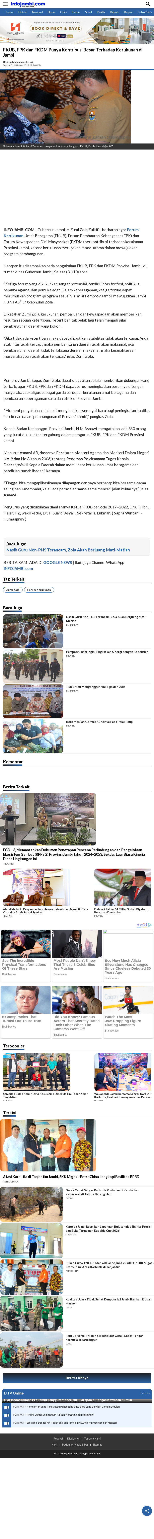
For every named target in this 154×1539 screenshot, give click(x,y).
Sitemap (97, 1444)
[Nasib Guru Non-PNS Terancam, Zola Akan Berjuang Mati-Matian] (33, 631)
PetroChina (145, 12)
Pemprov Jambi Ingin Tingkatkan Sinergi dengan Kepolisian (107, 652)
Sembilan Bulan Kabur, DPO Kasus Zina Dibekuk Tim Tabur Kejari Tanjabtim (45, 1095)
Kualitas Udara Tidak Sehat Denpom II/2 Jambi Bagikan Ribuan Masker (109, 1301)
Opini (63, 12)
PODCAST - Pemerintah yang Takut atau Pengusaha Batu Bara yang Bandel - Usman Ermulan (66, 1406)
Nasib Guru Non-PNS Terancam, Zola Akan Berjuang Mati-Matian (68, 549)
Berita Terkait (16, 786)
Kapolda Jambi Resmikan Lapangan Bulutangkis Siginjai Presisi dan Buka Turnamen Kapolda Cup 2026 (108, 1228)
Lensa (9, 12)
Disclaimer (73, 1438)
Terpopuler (14, 1045)
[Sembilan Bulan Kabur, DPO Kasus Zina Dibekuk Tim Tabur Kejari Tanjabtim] (47, 1072)
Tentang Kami (92, 1438)
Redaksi (58, 1438)
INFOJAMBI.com (18, 568)
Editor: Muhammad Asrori (18, 62)
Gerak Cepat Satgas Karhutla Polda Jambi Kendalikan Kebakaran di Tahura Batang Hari (102, 1192)
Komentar (13, 761)
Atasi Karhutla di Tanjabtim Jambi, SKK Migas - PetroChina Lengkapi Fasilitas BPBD (71, 1176)
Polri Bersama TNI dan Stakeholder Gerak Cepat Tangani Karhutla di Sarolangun (105, 1337)
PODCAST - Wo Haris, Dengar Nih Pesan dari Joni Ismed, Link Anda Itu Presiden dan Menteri (65, 1422)
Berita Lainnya (77, 1378)
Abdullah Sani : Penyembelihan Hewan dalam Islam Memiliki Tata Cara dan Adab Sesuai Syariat (45, 911)
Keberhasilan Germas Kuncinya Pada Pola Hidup (99, 721)
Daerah (114, 12)
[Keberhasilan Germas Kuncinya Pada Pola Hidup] (33, 736)
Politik (101, 12)
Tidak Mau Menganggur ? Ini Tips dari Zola (95, 687)
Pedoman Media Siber (75, 1444)
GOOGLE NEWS (57, 562)
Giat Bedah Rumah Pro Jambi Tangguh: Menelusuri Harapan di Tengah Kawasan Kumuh (68, 1400)
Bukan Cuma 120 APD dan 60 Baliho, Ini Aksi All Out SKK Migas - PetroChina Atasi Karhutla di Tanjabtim (110, 1265)
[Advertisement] (77, 183)
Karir (55, 1444)
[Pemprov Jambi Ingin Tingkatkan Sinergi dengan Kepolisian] (33, 666)
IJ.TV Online (14, 1393)
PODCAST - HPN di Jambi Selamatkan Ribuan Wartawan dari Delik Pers (53, 1414)
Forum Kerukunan (39, 589)
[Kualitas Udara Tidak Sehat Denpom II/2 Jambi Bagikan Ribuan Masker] (31, 1313)
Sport (88, 12)
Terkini (9, 1112)
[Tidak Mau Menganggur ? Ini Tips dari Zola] (33, 701)
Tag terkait (14, 578)
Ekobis (76, 12)
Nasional (37, 12)
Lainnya (145, 1393)
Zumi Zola (12, 589)
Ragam (128, 12)
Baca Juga (12, 607)
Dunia (51, 12)
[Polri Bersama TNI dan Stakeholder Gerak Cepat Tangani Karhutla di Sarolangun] (31, 1349)
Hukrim (22, 12)
